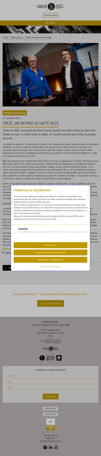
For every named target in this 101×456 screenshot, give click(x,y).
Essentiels (23, 228)
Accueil (5, 37)
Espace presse (16, 37)
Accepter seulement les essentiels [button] (50, 252)
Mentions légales (50, 436)
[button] (50, 15)
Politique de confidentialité (50, 441)
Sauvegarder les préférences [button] (50, 259)
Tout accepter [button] (50, 245)
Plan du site (50, 438)
